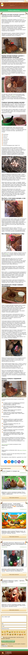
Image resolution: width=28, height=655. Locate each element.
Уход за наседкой (5, 444)
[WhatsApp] (22, 461)
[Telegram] (15, 461)
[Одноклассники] (8, 461)
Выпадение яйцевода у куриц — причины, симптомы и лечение (13, 581)
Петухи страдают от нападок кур (10, 471)
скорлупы (6, 253)
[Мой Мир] (12, 461)
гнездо (13, 95)
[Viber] (19, 461)
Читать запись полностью (14, 497)
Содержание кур (23, 17)
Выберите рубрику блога (14, 10)
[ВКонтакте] (5, 461)
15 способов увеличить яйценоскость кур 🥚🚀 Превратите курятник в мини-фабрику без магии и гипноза (14, 544)
